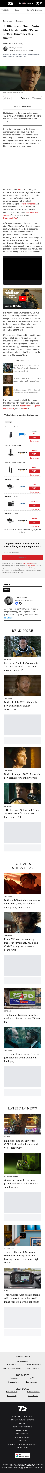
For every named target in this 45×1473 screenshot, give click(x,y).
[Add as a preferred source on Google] (22, 1455)
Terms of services (28, 563)
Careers (22, 1441)
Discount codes (33, 1396)
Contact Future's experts (22, 1420)
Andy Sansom (16, 48)
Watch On (8, 306)
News (31, 50)
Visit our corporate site (27, 1465)
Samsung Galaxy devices (33, 1364)
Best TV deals (11, 1396)
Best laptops (14, 1378)
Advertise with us (22, 1437)
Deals (17, 10)
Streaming (19, 21)
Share (8, 98)
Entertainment (7, 21)
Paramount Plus (10, 218)
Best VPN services (33, 1368)
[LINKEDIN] (17, 603)
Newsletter (37, 98)
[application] (22, 269)
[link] (10, 435)
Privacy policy (22, 1430)
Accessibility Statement (22, 1416)
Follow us (26, 98)
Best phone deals (11, 1392)
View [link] (34, 437)
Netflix (20, 190)
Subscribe (30, 3)
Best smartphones (13, 1382)
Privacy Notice (30, 565)
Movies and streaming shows (12, 1368)
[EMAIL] (21, 603)
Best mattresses (31, 1382)
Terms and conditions (22, 1427)
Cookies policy (22, 1434)
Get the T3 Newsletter (34, 10)
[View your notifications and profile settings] (20, 3)
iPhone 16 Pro (11, 1364)
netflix (6, 590)
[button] (22, 430)
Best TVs (32, 1378)
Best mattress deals (33, 1392)
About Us (22, 1423)
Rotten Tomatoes (27, 204)
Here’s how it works (21, 56)
